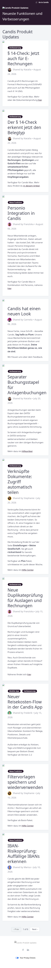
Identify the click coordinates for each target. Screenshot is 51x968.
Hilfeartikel (27, 451)
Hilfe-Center (27, 569)
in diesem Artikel (31, 185)
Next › (35, 929)
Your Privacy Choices (27, 958)
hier (40, 100)
